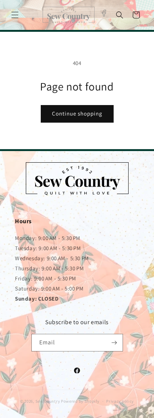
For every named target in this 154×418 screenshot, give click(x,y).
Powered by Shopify (80, 401)
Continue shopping (77, 113)
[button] (15, 15)
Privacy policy (120, 401)
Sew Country (48, 401)
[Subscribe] (114, 342)
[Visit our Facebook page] (103, 13)
